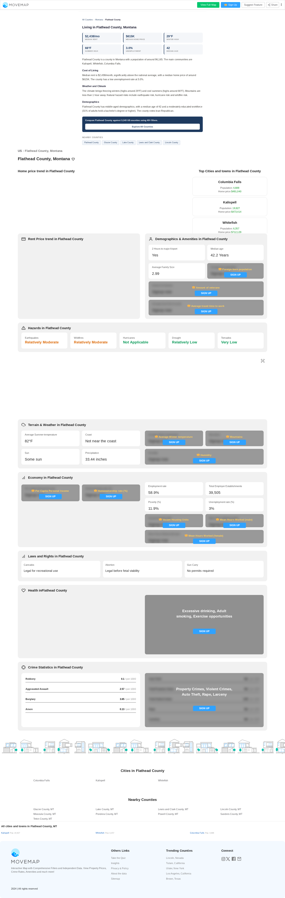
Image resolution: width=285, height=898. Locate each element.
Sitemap (115, 879)
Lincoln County (171, 142)
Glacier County (110, 142)
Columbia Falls (202, 833)
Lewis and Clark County (149, 142)
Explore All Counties (142, 126)
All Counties (87, 20)
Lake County (128, 142)
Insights (115, 863)
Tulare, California (175, 863)
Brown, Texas (173, 879)
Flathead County (91, 142)
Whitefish (105, 833)
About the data (119, 873)
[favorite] (73, 159)
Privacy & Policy (120, 868)
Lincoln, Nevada (175, 858)
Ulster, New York (175, 868)
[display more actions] (281, 5)
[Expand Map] (263, 361)
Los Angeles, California (178, 873)
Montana (99, 20)
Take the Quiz (118, 858)
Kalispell (10, 833)
